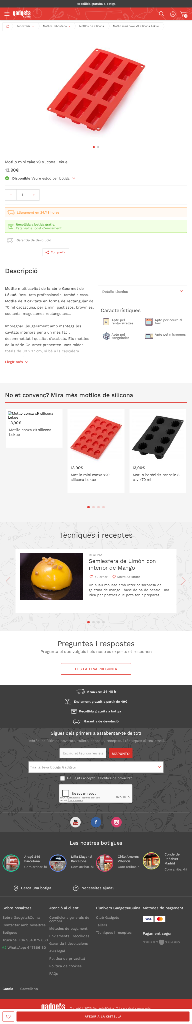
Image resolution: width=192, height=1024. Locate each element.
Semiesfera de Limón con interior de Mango (122, 564)
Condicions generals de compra (69, 919)
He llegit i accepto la (99, 778)
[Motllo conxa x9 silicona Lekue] (34, 428)
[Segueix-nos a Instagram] (116, 822)
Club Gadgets (107, 917)
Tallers (101, 925)
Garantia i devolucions (68, 943)
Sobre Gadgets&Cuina (21, 917)
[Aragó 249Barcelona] (11, 863)
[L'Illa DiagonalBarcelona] (57, 863)
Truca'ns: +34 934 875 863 (25, 940)
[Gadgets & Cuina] (21, 16)
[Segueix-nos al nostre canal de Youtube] (75, 822)
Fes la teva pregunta (96, 669)
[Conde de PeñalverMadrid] (151, 860)
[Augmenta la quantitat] (33, 195)
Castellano (29, 989)
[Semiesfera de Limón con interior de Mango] (52, 581)
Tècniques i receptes (114, 932)
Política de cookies (65, 966)
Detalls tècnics (115, 292)
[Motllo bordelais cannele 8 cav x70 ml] (158, 451)
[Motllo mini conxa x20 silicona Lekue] (96, 451)
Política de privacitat (116, 778)
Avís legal (57, 951)
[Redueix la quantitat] (10, 195)
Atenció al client (63, 908)
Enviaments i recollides (69, 936)
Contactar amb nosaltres (24, 925)
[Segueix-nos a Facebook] (96, 822)
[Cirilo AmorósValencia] (104, 863)
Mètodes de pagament (68, 928)
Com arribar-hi (35, 867)
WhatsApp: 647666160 (27, 947)
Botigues (9, 932)
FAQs (53, 973)
